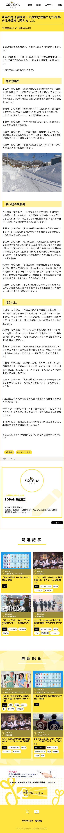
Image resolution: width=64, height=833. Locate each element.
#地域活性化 (19, 709)
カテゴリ (49, 5)
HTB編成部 (41, 574)
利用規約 (38, 820)
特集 (38, 5)
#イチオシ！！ (24, 452)
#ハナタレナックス (46, 586)
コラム (5, 705)
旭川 (4, 709)
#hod (42, 755)
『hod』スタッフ (43, 735)
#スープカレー (39, 590)
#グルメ (37, 633)
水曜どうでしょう (40, 748)
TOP (4, 459)
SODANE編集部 (25, 28)
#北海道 (9, 452)
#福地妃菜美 (22, 629)
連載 (60, 5)
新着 (30, 5)
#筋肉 (49, 752)
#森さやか (24, 705)
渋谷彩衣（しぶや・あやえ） (15, 574)
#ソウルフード (55, 633)
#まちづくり (10, 709)
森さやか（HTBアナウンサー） (16, 692)
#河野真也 (5, 633)
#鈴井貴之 (55, 752)
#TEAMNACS (48, 590)
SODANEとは (27, 820)
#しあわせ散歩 (13, 629)
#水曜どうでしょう (52, 748)
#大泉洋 (37, 755)
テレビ (13, 459)
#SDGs (10, 705)
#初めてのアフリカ (40, 752)
